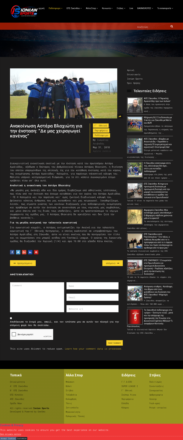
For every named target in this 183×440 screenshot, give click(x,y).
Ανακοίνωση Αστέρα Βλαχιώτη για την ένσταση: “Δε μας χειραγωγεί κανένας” (46, 131)
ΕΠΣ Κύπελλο (16, 394)
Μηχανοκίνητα (73, 412)
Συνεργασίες (156, 390)
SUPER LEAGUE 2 (130, 386)
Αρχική (41, 8)
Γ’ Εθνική (127, 390)
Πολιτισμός (155, 381)
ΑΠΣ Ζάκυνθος (17, 399)
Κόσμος (125, 407)
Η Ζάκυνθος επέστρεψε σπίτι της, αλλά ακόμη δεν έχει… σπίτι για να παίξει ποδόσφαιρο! (157, 167)
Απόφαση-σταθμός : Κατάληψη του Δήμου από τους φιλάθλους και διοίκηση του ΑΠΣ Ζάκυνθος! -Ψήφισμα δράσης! (158, 292)
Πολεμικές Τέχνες (75, 416)
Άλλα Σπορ (91, 8)
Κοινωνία (106, 8)
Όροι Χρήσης (133, 83)
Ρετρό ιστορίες (158, 407)
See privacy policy (10, 434)
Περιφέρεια (101, 130)
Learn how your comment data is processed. (94, 348)
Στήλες (120, 8)
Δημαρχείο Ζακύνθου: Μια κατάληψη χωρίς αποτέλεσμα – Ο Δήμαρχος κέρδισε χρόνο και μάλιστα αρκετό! (158, 214)
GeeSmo (41, 411)
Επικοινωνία (133, 74)
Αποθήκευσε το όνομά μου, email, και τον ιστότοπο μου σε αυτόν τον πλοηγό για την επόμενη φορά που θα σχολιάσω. (64, 323)
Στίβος (69, 390)
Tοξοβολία (71, 394)
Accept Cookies (8, 438)
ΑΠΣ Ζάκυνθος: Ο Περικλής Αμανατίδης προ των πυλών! (157, 99)
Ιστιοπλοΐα (72, 407)
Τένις (69, 403)
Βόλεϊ (69, 386)
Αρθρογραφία (156, 394)
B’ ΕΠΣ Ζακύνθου (19, 390)
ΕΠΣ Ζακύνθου (73, 8)
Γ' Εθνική (101, 125)
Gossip (153, 399)
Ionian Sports (135, 78)
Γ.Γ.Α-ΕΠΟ (127, 381)
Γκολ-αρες (154, 403)
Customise (22, 438)
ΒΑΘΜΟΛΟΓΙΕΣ (144, 8)
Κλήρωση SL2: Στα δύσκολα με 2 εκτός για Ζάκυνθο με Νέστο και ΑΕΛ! (158, 120)
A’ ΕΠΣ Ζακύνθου (19, 386)
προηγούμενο (24, 263)
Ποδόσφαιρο (54, 8)
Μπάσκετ (70, 381)
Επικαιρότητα (17, 381)
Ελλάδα (125, 403)
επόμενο (111, 263)
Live (131, 8)
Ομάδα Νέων (16, 403)
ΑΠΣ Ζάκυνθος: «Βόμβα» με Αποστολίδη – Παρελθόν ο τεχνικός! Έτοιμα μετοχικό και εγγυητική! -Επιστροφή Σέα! (158, 143)
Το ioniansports (164, 8)
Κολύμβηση (71, 399)
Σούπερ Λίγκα (129, 394)
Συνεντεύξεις (156, 386)
